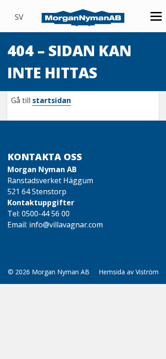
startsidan (51, 100)
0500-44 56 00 (46, 213)
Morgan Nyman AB (60, 271)
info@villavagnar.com (66, 225)
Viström (147, 271)
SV (19, 17)
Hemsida (112, 271)
